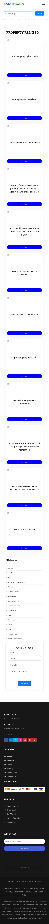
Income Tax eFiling (14, 818)
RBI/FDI (10, 625)
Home (9, 756)
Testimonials (12, 773)
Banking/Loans (13, 620)
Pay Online (11, 822)
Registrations (12, 596)
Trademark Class (14, 606)
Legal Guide (12, 573)
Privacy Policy (30, 888)
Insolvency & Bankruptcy (16, 582)
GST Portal (11, 814)
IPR (9, 577)
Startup (10, 568)
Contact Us (11, 777)
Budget (10, 629)
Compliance (12, 610)
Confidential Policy (22, 891)
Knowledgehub (13, 806)
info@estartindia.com (14, 728)
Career (9, 764)
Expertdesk (11, 810)
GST (9, 563)
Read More (24, 75)
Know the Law (12, 634)
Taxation (11, 587)
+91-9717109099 (12, 718)
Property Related (13, 592)
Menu (39, 13)
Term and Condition (13, 888)
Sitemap (10, 768)
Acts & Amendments (15, 639)
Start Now (24, 683)
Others (10, 615)
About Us (11, 760)
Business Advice (13, 601)
